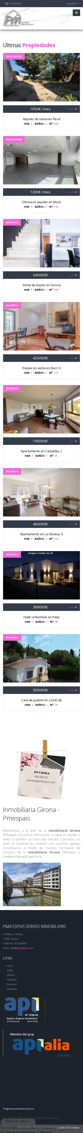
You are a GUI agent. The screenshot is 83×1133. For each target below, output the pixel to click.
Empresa (12, 984)
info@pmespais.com (21, 948)
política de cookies (69, 1127)
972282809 (15, 3)
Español (71, 3)
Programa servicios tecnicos (18, 1108)
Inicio (10, 965)
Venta (10, 970)
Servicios (12, 979)
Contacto (12, 988)
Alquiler (11, 974)
